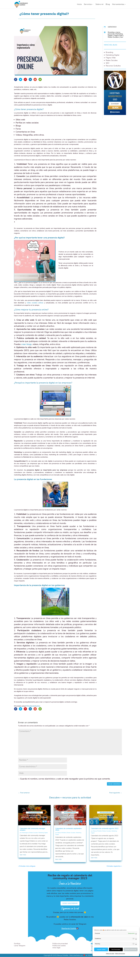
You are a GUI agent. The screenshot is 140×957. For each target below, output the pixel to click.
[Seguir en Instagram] (67, 933)
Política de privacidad (120, 953)
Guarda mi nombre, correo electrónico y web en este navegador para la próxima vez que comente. (65, 778)
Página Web (118, 35)
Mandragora (25, 832)
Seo (121, 37)
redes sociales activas (35, 303)
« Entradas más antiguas (26, 866)
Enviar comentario (114, 784)
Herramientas (118, 5)
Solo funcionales (115, 949)
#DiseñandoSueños (33, 706)
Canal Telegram (19, 946)
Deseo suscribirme (70, 903)
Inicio (79, 5)
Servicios (88, 5)
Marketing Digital (112, 55)
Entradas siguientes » (114, 866)
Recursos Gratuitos (113, 66)
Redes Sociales (113, 37)
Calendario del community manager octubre (32, 829)
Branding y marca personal (114, 33)
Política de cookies (110, 953)
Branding (109, 52)
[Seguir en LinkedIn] (78, 933)
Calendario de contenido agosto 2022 (104, 828)
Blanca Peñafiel (62, 832)
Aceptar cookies (101, 949)
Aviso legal (56, 948)
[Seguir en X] (73, 933)
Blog (108, 5)
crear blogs (26, 344)
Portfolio (17, 943)
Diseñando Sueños (70, 928)
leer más (23, 855)
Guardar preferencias (130, 949)
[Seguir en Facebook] (61, 933)
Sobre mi (99, 5)
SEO (107, 63)
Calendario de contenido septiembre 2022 (68, 829)
